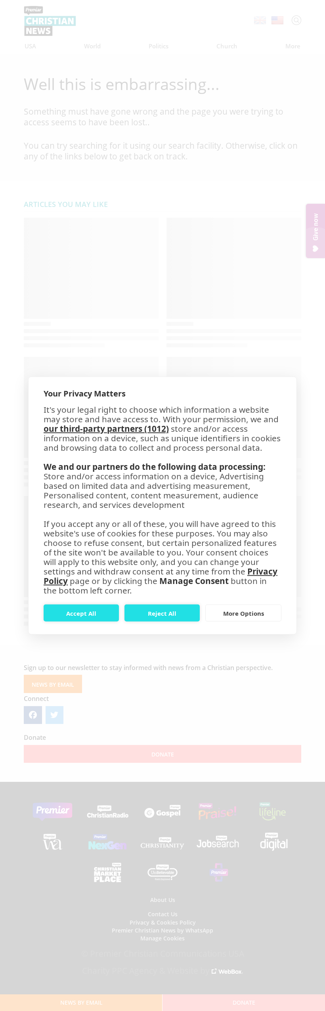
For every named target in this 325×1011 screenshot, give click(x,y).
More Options (243, 613)
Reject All (162, 613)
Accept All (81, 613)
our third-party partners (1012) (106, 428)
